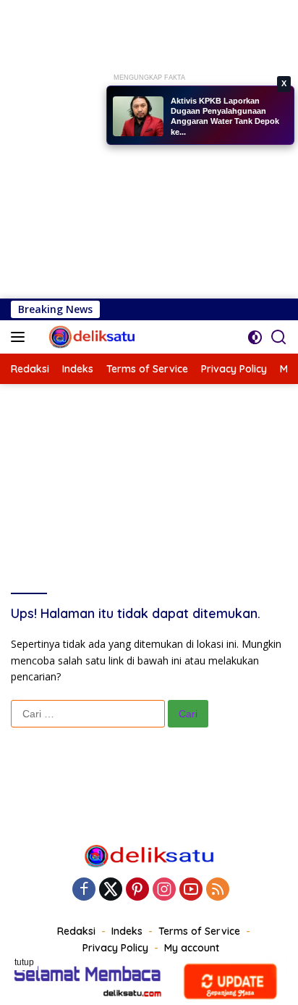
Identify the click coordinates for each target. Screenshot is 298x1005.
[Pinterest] (137, 890)
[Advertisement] (149, 149)
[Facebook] (83, 890)
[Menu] (20, 337)
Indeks (126, 931)
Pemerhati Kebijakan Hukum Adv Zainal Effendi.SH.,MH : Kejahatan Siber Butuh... (224, 122)
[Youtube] (191, 890)
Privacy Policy (115, 947)
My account (191, 947)
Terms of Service (199, 931)
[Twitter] (110, 890)
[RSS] (217, 890)
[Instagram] (164, 890)
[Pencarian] (279, 337)
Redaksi (76, 931)
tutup (24, 962)
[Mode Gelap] (255, 337)
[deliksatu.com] (91, 337)
